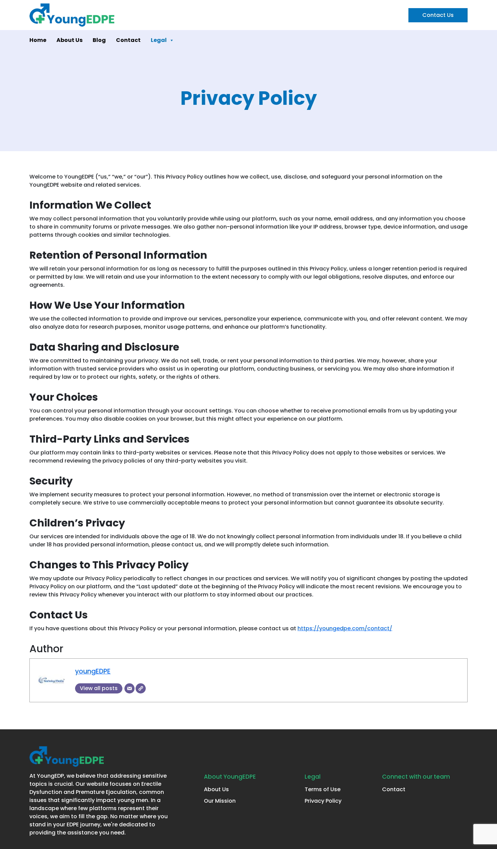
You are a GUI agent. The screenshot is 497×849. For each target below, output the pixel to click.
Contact (128, 40)
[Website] (141, 688)
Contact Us (438, 15)
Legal (159, 40)
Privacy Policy (323, 801)
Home (37, 40)
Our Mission (220, 801)
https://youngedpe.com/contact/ (345, 628)
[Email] (129, 688)
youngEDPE (93, 671)
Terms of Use (322, 789)
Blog (99, 40)
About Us (69, 40)
